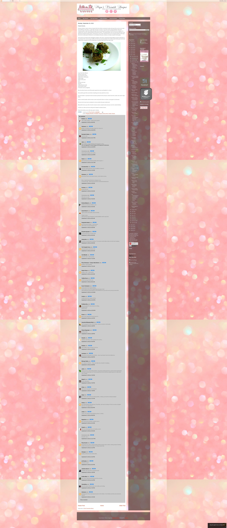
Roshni (83, 118)
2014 (132, 51)
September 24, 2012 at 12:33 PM (88, 300)
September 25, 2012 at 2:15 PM (88, 447)
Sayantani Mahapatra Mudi (87, 322)
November (134, 58)
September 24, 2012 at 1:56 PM (88, 325)
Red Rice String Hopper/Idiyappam (135, 77)
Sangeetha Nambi (86, 222)
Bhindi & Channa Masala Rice (135, 146)
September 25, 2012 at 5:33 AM (88, 430)
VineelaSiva (84, 484)
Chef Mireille (84, 254)
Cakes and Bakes (103, 18)
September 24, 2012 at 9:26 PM (88, 415)
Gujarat (100, 113)
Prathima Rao (85, 304)
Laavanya (84, 353)
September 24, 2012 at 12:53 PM (88, 310)
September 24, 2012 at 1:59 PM (88, 333)
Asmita (83, 296)
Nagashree (84, 419)
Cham (83, 387)
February (134, 220)
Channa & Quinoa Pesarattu (134, 152)
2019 (132, 41)
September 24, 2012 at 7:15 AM (88, 258)
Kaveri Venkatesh (85, 285)
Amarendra (84, 239)
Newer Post (81, 505)
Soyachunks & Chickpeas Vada (135, 128)
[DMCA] (132, 246)
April (133, 217)
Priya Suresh (84, 442)
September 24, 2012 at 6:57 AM (88, 250)
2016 (132, 47)
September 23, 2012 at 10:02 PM (88, 130)
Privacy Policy (122, 18)
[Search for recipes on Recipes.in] (133, 260)
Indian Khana (85, 270)
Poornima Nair (85, 166)
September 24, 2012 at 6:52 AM (88, 243)
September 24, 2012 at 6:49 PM (88, 364)
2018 (132, 43)
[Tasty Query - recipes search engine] (143, 108)
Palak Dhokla (134, 92)
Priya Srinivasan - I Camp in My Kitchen (90, 262)
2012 (132, 54)
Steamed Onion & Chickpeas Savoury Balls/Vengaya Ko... (135, 104)
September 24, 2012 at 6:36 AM (88, 227)
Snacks (113, 113)
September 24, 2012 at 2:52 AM (88, 183)
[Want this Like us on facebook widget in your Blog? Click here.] (225, 526)
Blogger (126, 517)
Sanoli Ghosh (85, 210)
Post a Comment (83, 499)
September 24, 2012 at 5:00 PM (88, 357)
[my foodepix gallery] (144, 101)
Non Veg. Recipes (94, 18)
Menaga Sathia (85, 361)
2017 (132, 45)
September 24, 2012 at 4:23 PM (88, 349)
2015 (132, 49)
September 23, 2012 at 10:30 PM (88, 146)
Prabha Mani (84, 476)
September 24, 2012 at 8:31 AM (88, 281)
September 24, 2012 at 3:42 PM (88, 341)
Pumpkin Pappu (135, 149)
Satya (83, 394)
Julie (83, 142)
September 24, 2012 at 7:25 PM (88, 382)
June (133, 213)
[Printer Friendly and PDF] (80, 112)
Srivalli (83, 427)
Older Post (122, 505)
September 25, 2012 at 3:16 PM (88, 456)
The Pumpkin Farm (86, 247)
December (134, 56)
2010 (132, 226)
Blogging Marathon (90, 113)
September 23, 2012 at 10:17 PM (88, 137)
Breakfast (96, 113)
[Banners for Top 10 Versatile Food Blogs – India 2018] (139, 34)
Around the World (113, 18)
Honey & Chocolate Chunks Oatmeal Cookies (134, 72)
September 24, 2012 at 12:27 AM (88, 162)
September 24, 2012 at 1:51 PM (88, 318)
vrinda (83, 411)
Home (79, 18)
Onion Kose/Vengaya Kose (135, 174)
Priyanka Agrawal (85, 231)
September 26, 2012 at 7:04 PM (88, 487)
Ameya (83, 402)
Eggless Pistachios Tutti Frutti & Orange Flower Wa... (135, 66)
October (133, 60)
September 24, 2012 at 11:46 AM (88, 292)
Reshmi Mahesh (85, 203)
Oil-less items (105, 113)
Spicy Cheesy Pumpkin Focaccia (134, 203)
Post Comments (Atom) (88, 508)
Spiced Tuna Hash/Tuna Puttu (134, 181)
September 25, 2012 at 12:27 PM (88, 438)
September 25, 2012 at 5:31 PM (88, 464)
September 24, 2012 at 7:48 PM (88, 390)
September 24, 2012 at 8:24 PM (88, 407)
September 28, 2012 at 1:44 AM (88, 497)
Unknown (84, 126)
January (133, 222)
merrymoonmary (115, 517)
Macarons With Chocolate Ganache (135, 124)
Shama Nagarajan (86, 330)
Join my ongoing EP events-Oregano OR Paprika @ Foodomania (95, 145)
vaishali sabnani (85, 468)
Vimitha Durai (85, 278)
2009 (132, 228)
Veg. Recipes (85, 18)
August (133, 209)
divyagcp (84, 451)
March (133, 218)
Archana (83, 187)
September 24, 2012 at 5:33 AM (88, 206)
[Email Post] (102, 112)
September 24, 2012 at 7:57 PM (88, 398)
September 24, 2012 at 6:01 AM (88, 218)
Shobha (83, 345)
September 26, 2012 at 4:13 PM (88, 480)
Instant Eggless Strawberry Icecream (135, 109)
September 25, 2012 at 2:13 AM (88, 423)
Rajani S (83, 379)
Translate (139, 26)
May (133, 215)
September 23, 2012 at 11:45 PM (88, 154)
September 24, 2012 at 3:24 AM (88, 191)
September (134, 61)
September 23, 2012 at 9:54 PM (88, 122)
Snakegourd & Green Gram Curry (135, 165)
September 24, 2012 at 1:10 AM (88, 170)
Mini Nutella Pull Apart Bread (134, 185)
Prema (83, 314)
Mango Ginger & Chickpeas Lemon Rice (135, 98)
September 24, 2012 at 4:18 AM (88, 198)
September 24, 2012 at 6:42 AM (88, 235)
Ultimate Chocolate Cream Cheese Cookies (134, 133)
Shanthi (83, 337)
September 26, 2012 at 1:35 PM (88, 472)
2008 (132, 230)
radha (83, 368)
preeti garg (84, 461)
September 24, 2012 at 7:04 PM (88, 375)
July (133, 211)
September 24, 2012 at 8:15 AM (88, 274)
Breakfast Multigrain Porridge (134, 86)
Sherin (83, 158)
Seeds (110, 113)
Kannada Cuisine (85, 134)
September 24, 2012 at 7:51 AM (88, 266)
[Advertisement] (138, 272)
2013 (132, 52)
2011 (132, 224)
